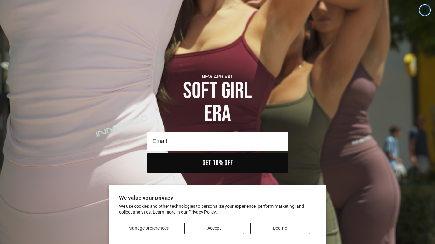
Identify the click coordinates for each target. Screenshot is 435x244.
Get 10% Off (218, 162)
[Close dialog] (425, 10)
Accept (214, 228)
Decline (280, 228)
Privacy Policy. (203, 211)
